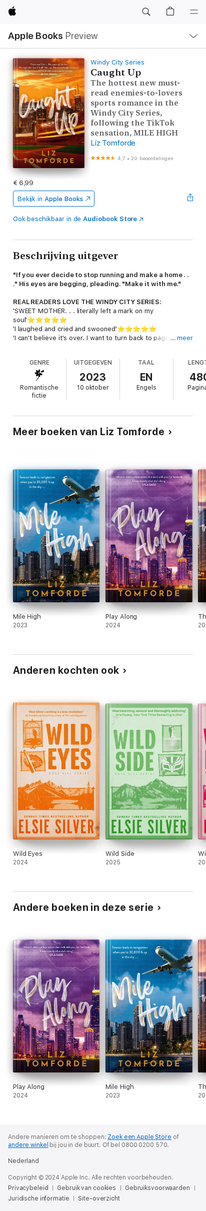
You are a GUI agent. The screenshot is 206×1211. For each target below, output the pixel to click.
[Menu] (194, 12)
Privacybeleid (28, 1187)
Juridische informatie (38, 1198)
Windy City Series (117, 62)
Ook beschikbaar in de (75, 219)
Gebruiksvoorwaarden (157, 1187)
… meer (182, 338)
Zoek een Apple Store (140, 1136)
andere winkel (28, 1144)
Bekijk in (51, 199)
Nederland (23, 1160)
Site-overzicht (99, 1198)
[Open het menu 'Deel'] (190, 198)
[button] (146, 12)
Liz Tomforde (113, 143)
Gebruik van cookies (86, 1187)
